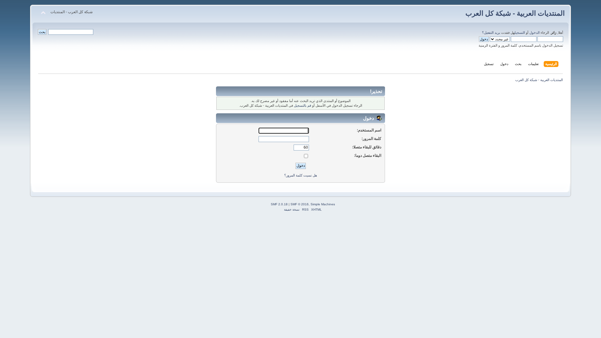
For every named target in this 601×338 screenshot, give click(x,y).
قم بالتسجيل (302, 105)
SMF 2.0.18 (279, 204)
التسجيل (520, 32)
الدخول (534, 32)
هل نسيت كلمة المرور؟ (300, 175)
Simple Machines (323, 204)
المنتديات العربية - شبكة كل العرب (515, 13)
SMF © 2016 (299, 204)
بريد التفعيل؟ (491, 32)
